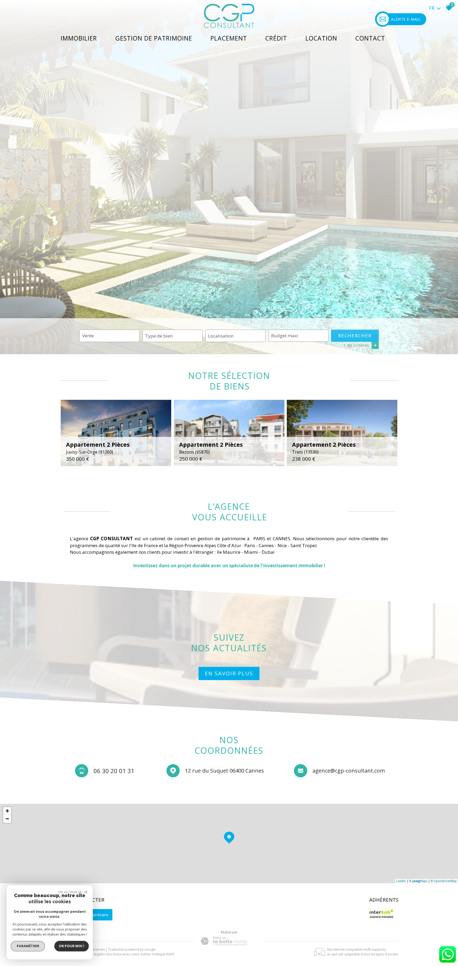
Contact (370, 38)
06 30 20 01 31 (114, 770)
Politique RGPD (163, 954)
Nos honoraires (118, 954)
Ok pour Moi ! (71, 945)
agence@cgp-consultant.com (348, 770)
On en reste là (70, 891)
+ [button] (7, 811)
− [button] (7, 819)
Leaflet (401, 881)
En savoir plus (229, 673)
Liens (135, 954)
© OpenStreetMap (444, 881)
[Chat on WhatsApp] (447, 963)
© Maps (418, 881)
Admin (146, 954)
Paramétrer (28, 945)
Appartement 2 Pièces (98, 448)
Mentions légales (92, 954)
